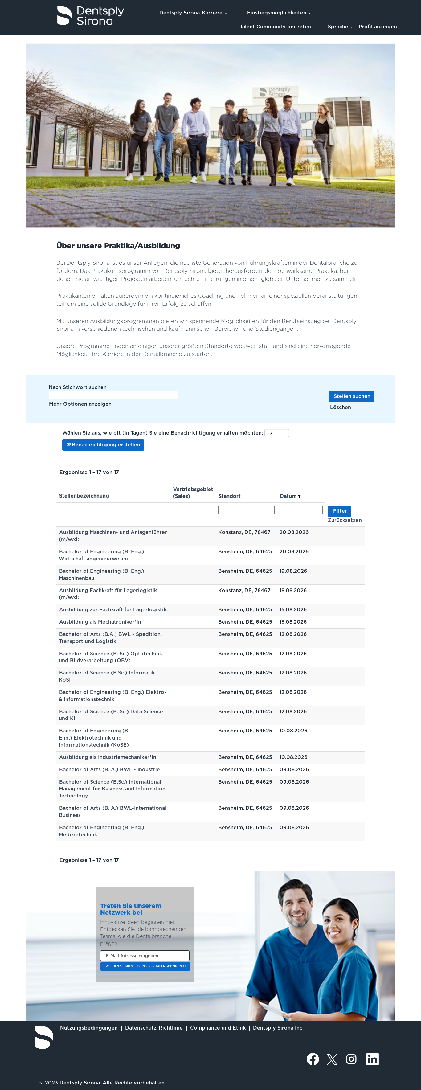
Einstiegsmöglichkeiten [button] (277, 13)
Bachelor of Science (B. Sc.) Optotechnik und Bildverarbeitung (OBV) (110, 657)
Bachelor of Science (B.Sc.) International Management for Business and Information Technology (112, 789)
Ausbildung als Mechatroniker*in (100, 622)
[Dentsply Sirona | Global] (44, 1037)
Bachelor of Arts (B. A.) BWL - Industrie (109, 769)
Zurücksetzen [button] (345, 520)
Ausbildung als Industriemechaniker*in (107, 757)
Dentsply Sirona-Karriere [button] (191, 13)
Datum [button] (289, 496)
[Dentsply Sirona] (65, 15)
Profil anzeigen (378, 27)
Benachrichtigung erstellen (105, 445)
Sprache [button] (339, 27)
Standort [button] (230, 496)
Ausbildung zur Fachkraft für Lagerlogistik (112, 610)
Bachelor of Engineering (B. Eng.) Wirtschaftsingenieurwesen (101, 555)
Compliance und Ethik (218, 1028)
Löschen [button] (340, 407)
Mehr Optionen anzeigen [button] (80, 404)
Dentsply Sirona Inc (277, 1028)
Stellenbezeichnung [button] (84, 496)
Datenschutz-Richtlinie (154, 1028)
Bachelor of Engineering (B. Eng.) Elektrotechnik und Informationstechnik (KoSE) (94, 738)
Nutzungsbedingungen (89, 1028)
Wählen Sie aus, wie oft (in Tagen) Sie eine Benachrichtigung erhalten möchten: (162, 433)
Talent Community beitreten (275, 27)
